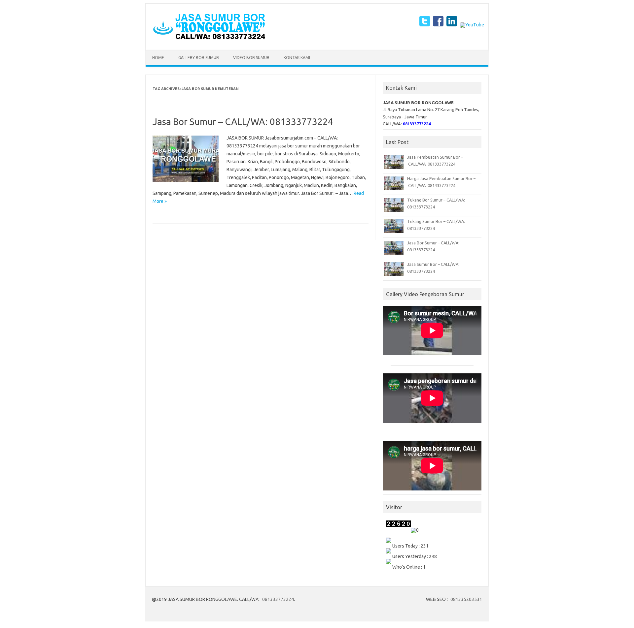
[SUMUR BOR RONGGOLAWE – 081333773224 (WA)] (209, 39)
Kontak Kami (297, 57)
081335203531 (466, 599)
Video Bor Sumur (251, 57)
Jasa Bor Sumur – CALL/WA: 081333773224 (243, 121)
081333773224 (278, 599)
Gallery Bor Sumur (198, 57)
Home (158, 57)
